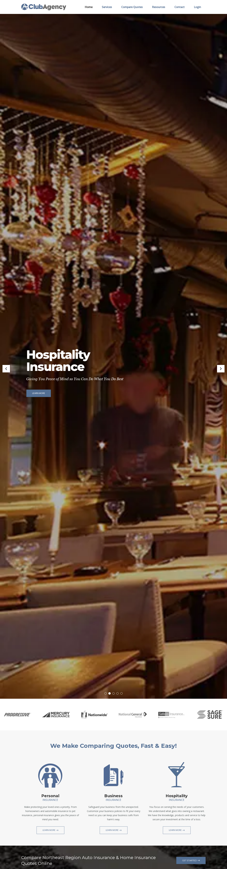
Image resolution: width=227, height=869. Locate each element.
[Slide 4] (117, 693)
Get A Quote (39, 389)
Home (89, 7)
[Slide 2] (109, 693)
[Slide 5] (121, 693)
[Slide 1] (105, 693)
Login (197, 7)
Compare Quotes (132, 7)
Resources (158, 7)
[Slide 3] (113, 693)
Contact (179, 7)
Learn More (49, 830)
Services (107, 7)
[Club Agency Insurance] (43, 6)
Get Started (189, 860)
